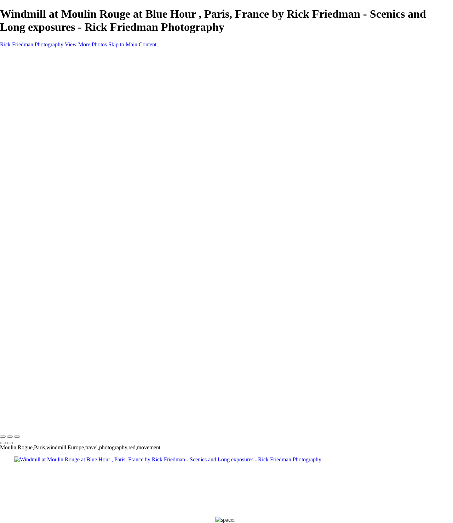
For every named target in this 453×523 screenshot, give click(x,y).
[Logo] (34, 422)
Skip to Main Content (132, 44)
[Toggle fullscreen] (10, 437)
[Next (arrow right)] (10, 443)
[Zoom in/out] (17, 437)
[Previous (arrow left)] (3, 443)
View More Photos (86, 44)
